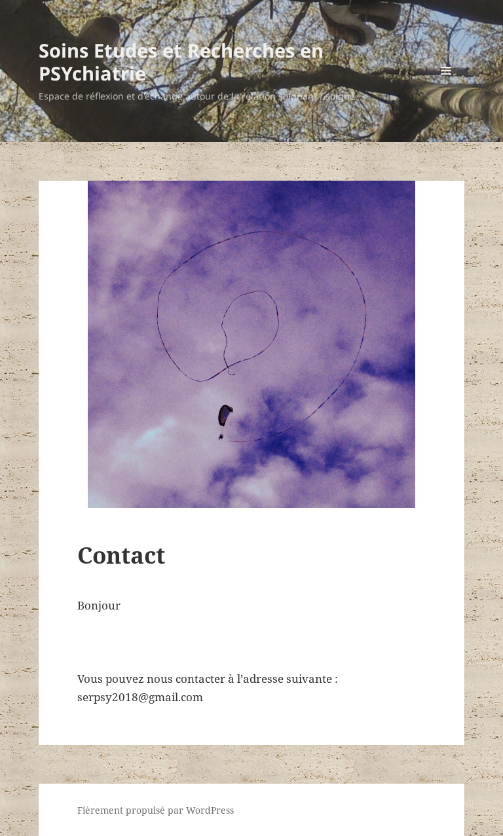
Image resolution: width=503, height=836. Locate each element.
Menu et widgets (446, 88)
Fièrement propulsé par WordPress (155, 810)
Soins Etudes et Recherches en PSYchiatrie (181, 61)
